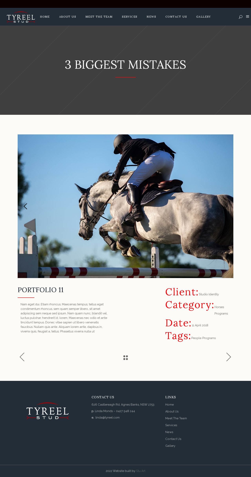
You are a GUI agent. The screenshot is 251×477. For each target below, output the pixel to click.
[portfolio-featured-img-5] (125, 206)
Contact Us (173, 439)
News (169, 432)
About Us (171, 411)
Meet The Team (176, 418)
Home (169, 404)
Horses (219, 307)
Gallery (170, 446)
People (196, 338)
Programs (221, 313)
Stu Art (140, 471)
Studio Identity (209, 294)
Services (171, 425)
